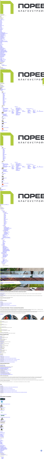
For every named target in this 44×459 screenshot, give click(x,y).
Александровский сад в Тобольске (4, 371)
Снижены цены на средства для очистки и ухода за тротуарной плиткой (8, 305)
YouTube (2, 458)
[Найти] (0, 16)
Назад (4, 210)
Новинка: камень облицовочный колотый (4, 356)
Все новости (1, 355)
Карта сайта (1, 452)
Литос (1, 349)
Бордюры (1, 434)
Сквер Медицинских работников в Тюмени (5, 373)
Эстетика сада (1, 424)
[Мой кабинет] (0, 188)
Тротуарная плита (6, 213)
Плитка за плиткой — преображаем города (5, 269)
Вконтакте (3, 457)
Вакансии (1, 442)
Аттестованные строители (3, 447)
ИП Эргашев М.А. (2, 400)
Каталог (4, 211)
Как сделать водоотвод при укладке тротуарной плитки (6, 388)
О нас (3, 240)
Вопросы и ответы (2, 449)
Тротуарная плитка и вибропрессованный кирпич (5, 367)
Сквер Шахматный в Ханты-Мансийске (4, 372)
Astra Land (1, 431)
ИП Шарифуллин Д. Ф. (2, 407)
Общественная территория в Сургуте (4, 368)
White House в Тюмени (2, 365)
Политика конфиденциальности (3, 448)
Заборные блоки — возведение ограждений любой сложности (7, 282)
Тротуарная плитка (2, 433)
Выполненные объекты (5, 254)
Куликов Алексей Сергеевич (3, 414)
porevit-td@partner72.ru (3, 68)
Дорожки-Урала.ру (2, 410)
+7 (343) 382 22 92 (2, 61)
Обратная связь (2, 450)
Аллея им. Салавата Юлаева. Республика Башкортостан (6, 374)
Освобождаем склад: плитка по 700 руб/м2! (5, 304)
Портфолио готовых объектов (3, 270)
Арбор (1, 336)
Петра (1, 338)
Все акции (1, 301)
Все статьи (1, 385)
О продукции (1, 440)
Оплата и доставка (2, 445)
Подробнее (1, 280)
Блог (0, 441)
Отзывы (1, 443)
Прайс (1, 451)
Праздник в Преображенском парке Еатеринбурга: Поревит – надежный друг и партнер (10, 359)
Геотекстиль (1, 435)
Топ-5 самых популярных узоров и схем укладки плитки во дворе (7, 389)
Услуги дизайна (2, 436)
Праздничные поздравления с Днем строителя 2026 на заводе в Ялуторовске (8, 360)
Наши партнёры (2, 446)
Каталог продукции (2, 432)
